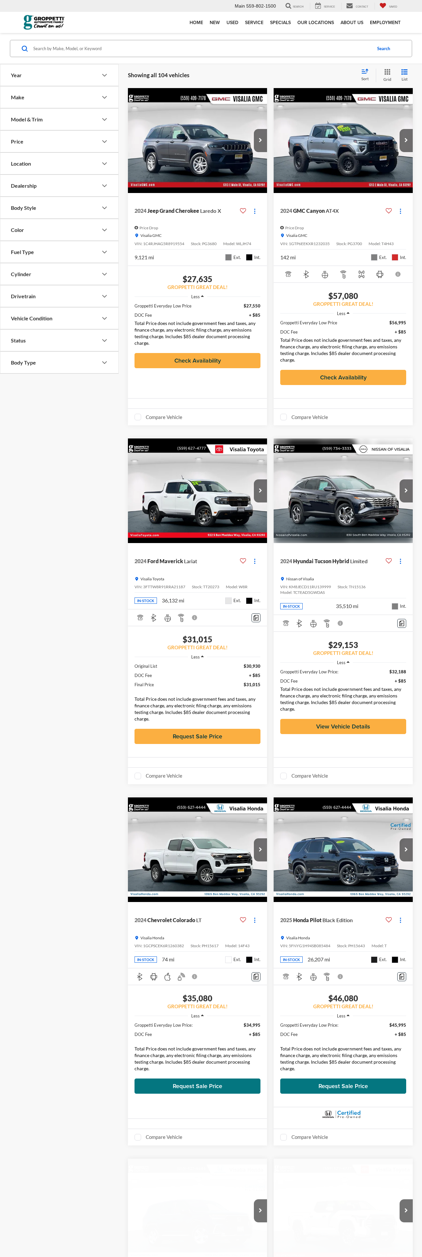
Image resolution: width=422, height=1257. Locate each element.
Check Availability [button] (197, 360)
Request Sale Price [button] (197, 736)
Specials (280, 22)
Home (196, 22)
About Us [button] (352, 22)
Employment (385, 22)
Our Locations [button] (315, 22)
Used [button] (232, 22)
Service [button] (254, 22)
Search (383, 48)
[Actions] (254, 211)
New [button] (215, 22)
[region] (197, 326)
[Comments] (256, 617)
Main (240, 6)
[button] (260, 140)
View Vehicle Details (343, 726)
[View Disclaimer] (398, 274)
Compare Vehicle (164, 417)
